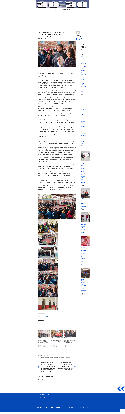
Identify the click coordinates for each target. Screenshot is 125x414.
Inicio (56, 9)
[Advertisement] (62, 20)
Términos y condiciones (82, 407)
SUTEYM (83, 130)
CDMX (82, 70)
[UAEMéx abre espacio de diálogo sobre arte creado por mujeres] (85, 193)
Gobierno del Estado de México (83, 91)
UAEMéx (83, 143)
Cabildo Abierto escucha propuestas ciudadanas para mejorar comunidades (83, 285)
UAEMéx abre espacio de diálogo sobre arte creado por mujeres (83, 203)
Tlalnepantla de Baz (44, 355)
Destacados (83, 74)
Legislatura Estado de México (83, 107)
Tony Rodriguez (66, 357)
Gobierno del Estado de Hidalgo (83, 85)
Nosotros (63, 9)
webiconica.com (56, 407)
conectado (53, 380)
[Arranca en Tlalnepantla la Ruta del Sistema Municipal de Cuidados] (85, 217)
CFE (81, 72)
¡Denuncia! (83, 53)
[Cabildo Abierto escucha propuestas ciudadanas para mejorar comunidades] (85, 273)
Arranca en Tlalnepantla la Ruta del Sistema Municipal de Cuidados (83, 227)
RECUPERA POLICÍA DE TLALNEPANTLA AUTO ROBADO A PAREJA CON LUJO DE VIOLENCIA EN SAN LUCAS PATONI (65, 366)
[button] (67, 9)
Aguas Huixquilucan (83, 58)
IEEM (82, 104)
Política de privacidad (70, 407)
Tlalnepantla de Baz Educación (55, 357)
